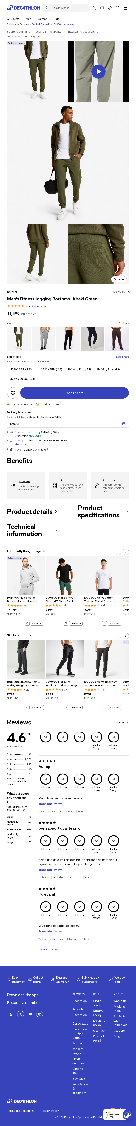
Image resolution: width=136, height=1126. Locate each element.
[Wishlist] (117, 7)
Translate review (50, 804)
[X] (20, 1014)
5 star (120, 722)
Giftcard (78, 1043)
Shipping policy (99, 1023)
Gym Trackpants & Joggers (24, 36)
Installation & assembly (80, 1089)
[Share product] (129, 292)
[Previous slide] (118, 552)
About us (120, 1001)
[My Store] (102, 7)
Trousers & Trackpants (47, 31)
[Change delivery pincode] (124, 424)
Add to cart (37, 623)
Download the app (23, 995)
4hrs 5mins (35, 436)
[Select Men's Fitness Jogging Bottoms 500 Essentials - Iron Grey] (43, 339)
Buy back (78, 1078)
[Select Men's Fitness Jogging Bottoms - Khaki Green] (19, 339)
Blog (117, 1036)
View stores (21, 444)
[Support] (109, 7)
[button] (14, 19)
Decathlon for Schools (79, 1005)
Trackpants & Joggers (81, 31)
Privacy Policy (50, 1110)
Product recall (98, 1038)
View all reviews (49, 949)
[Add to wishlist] (12, 393)
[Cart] (125, 7)
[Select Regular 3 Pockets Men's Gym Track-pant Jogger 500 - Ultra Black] (68, 339)
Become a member (24, 1003)
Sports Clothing (17, 31)
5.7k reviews (39, 306)
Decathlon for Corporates (80, 1019)
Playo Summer (78, 1061)
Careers (119, 1030)
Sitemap (99, 1030)
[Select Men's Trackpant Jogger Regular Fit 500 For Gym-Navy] (92, 339)
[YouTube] (30, 1014)
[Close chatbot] (104, 1111)
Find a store (97, 1003)
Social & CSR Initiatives (121, 1021)
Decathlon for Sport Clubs (79, 1033)
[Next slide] (126, 552)
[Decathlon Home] (23, 7)
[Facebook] (11, 1014)
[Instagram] (39, 1014)
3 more (119, 279)
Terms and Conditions (20, 1110)
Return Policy (98, 1013)
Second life (77, 1071)
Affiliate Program (78, 1051)
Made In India (119, 1009)
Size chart (122, 356)
